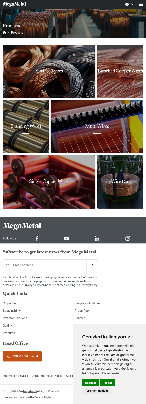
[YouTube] (66, 238)
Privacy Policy (89, 285)
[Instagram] (127, 238)
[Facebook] (37, 238)
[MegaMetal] (14, 4)
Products (17, 32)
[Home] (4, 32)
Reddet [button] (107, 382)
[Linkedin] (97, 238)
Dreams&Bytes (43, 397)
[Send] (92, 265)
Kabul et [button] (90, 382)
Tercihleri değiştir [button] (96, 390)
